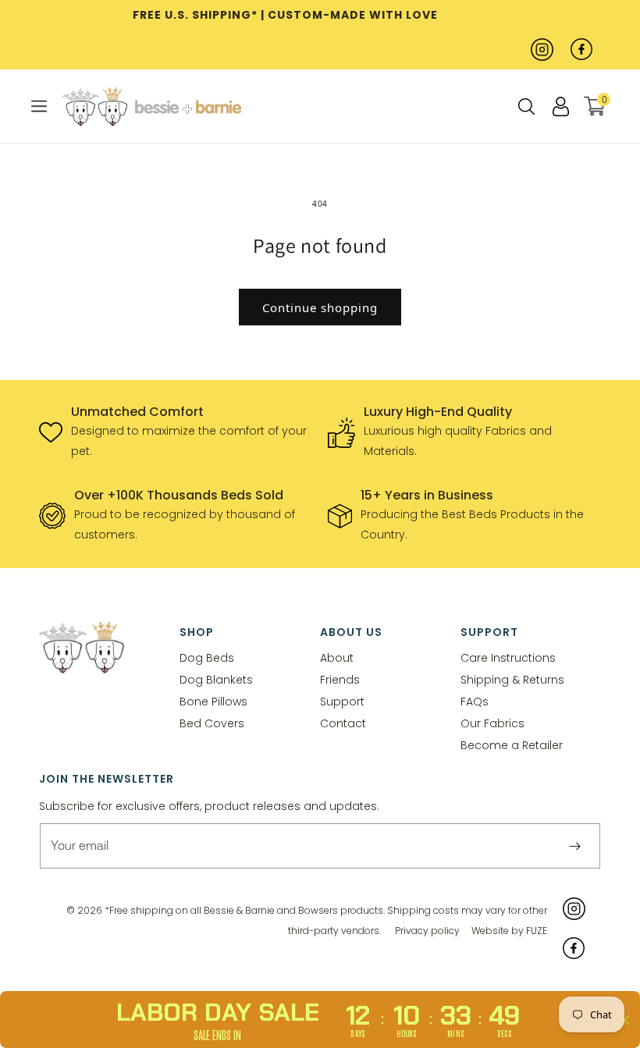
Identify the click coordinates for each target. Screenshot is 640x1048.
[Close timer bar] (624, 1020)
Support (342, 701)
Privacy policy (427, 930)
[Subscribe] (574, 845)
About (337, 658)
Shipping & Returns (512, 679)
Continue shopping (320, 307)
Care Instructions (508, 658)
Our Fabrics (492, 723)
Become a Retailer (511, 744)
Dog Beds (207, 658)
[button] (39, 106)
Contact (343, 723)
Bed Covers (212, 723)
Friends (340, 679)
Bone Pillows (213, 701)
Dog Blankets (216, 679)
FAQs (474, 701)
